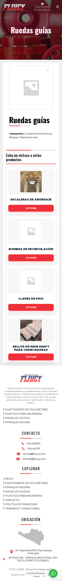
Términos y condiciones (22, 508)
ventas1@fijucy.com (34, 459)
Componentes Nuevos (38, 133)
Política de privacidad (21, 504)
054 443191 (33, 448)
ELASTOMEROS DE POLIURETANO (26, 409)
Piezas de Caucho (17, 418)
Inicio (9, 478)
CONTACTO (12, 500)
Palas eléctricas (28, 137)
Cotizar (31, 208)
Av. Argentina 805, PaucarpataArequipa (33, 552)
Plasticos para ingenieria (23, 413)
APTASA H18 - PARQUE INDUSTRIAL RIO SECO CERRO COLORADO (33, 559)
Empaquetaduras (17, 422)
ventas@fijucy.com (34, 453)
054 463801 (33, 443)
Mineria (13, 137)
